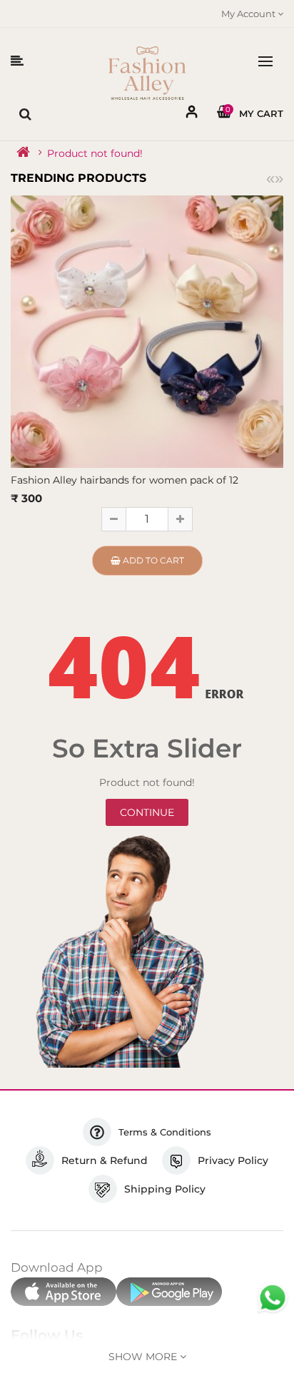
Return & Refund (104, 1160)
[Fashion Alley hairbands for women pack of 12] (147, 330)
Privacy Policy (233, 1160)
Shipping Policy (165, 1189)
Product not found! (95, 153)
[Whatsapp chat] (272, 1298)
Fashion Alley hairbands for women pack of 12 (124, 480)
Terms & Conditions (164, 1132)
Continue (147, 812)
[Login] (192, 114)
